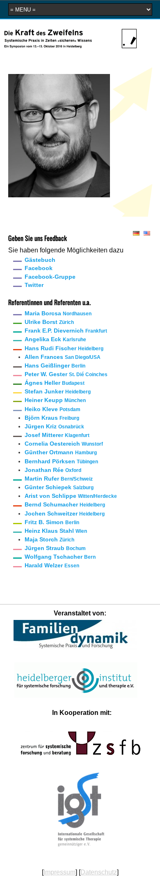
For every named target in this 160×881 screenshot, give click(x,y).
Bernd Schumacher (65, 504)
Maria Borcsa (58, 313)
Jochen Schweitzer (65, 513)
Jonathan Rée (53, 470)
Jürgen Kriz (54, 426)
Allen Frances (63, 357)
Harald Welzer (52, 565)
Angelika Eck (55, 339)
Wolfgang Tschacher (60, 556)
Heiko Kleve (52, 409)
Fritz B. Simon (52, 522)
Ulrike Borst (49, 322)
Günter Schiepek (59, 487)
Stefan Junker (58, 391)
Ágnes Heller (55, 382)
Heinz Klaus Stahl (56, 530)
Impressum (59, 872)
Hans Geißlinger (55, 365)
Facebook (39, 268)
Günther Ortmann (61, 452)
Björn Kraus (52, 417)
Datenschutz (98, 872)
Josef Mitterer (57, 435)
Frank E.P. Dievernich (66, 330)
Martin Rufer (59, 478)
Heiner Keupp (55, 400)
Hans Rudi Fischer (64, 348)
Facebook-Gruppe (50, 276)
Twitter (34, 285)
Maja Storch (49, 539)
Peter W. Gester (66, 374)
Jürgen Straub (55, 548)
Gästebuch (40, 260)
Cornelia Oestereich (64, 443)
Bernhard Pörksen (61, 461)
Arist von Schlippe (71, 496)
